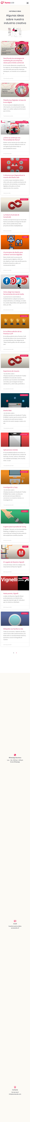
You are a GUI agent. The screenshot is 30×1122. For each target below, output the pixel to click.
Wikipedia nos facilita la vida (13, 629)
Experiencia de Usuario (11, 371)
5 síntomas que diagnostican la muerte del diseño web (14, 176)
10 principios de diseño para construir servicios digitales (13, 253)
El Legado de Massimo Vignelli (13, 562)
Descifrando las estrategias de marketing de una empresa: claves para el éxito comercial (13, 60)
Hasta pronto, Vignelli (10, 593)
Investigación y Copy (10, 487)
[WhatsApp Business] (15, 755)
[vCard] (15, 921)
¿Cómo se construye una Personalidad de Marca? (11, 139)
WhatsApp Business (15, 758)
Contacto (15, 1090)
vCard (15, 924)
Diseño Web (7, 410)
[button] (27, 3)
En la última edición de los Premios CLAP (12, 332)
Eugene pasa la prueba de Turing (14, 527)
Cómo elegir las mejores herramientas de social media (13, 293)
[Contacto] (15, 1087)
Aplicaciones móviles (10, 450)
